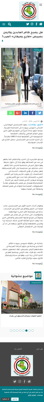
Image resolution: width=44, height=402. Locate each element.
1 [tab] (32, 330)
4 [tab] (23, 330)
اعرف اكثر (32, 395)
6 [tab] (17, 330)
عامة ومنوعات (36, 283)
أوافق (14, 399)
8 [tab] (11, 330)
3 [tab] (26, 330)
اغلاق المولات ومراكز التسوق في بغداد (25, 316)
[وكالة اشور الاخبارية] (29, 10)
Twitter (28, 24)
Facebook (36, 24)
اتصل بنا (18, 349)
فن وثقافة (38, 50)
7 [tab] (14, 330)
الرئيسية (41, 24)
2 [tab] (29, 330)
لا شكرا (5, 399)
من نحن (39, 349)
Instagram (32, 24)
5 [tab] (20, 330)
